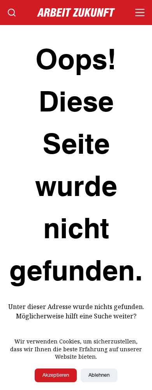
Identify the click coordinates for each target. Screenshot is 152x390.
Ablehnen (99, 375)
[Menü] (140, 12)
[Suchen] (12, 12)
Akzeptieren (55, 375)
